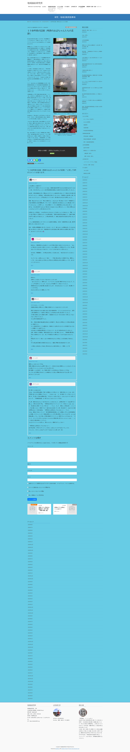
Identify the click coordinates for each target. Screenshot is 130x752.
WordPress (57, 748)
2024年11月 (85, 231)
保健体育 (85, 124)
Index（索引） (85, 35)
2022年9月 (85, 305)
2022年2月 (85, 325)
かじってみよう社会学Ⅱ (89, 119)
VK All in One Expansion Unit (74, 748)
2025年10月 (85, 205)
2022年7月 (85, 311)
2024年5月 (85, 248)
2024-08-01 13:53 (35, 302)
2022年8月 (85, 308)
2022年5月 (85, 316)
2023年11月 (85, 265)
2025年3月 (85, 225)
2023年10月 (85, 268)
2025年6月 (85, 217)
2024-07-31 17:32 (33, 361)
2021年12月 (85, 331)
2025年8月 (85, 211)
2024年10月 (85, 234)
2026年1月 (85, 197)
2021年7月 (85, 345)
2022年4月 (85, 319)
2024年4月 (85, 251)
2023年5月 (85, 282)
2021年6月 (85, 348)
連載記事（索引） (88, 153)
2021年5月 (85, 351)
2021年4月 (85, 353)
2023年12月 (85, 262)
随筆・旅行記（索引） (89, 156)
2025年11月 (85, 202)
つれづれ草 (86, 170)
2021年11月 (85, 334)
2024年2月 (85, 257)
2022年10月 (85, 302)
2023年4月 (85, 285)
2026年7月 (85, 182)
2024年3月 (85, 254)
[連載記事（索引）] (32, 506)
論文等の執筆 (86, 147)
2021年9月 (85, 339)
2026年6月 (85, 185)
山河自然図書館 (85, 40)
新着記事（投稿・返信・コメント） (89, 30)
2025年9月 (85, 208)
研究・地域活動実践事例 (71, 27)
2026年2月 (85, 194)
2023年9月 (85, 271)
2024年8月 (85, 239)
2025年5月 (85, 219)
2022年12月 (85, 296)
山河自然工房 (85, 159)
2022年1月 (85, 328)
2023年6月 (85, 279)
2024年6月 (85, 245)
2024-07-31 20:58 (35, 242)
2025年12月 (85, 199)
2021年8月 (85, 342)
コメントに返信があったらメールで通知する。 (39, 487)
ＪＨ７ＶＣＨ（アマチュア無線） (91, 161)
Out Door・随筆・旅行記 (89, 164)
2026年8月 (85, 179)
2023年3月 (85, 288)
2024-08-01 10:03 (35, 274)
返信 (30, 234)
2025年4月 (85, 222)
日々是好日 (85, 167)
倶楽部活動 (86, 127)
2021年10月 (85, 336)
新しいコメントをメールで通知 (36, 491)
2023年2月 (85, 291)
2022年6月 (85, 314)
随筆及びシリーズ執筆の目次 (90, 150)
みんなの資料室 (87, 122)
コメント (30, 446)
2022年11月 (85, 299)
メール (29, 470)
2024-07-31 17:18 (33, 387)
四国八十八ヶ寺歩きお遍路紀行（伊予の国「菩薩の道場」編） (44, 509)
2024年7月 (85, 242)
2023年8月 (85, 274)
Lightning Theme (64, 748)
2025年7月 (85, 214)
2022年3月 (85, 322)
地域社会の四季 (87, 173)
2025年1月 (85, 228)
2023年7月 (85, 276)
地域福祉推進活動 (86, 133)
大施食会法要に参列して (87, 70)
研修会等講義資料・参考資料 (90, 139)
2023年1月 (85, 294)
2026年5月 (85, 188)
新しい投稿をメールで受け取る (36, 495)
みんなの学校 (85, 116)
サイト (29, 477)
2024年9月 (85, 237)
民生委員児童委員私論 (88, 130)
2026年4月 (85, 191)
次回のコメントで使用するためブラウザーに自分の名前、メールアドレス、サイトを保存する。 (52, 483)
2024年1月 (85, 259)
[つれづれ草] (72, 506)
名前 (29, 464)
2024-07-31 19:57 (33, 183)
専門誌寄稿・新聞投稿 (88, 136)
